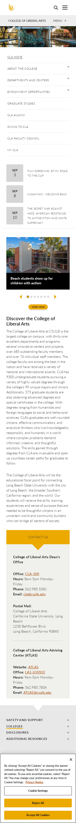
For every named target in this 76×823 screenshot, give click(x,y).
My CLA (12, 150)
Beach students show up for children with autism (32, 280)
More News (38, 306)
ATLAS (33, 667)
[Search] (54, 7)
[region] (38, 788)
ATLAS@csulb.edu (37, 692)
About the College (22, 68)
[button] (68, 66)
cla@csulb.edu (34, 594)
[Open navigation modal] (63, 7)
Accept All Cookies (37, 815)
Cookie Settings (38, 791)
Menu (57, 20)
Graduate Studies (21, 103)
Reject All (38, 803)
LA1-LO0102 (35, 672)
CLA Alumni (16, 115)
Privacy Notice (34, 782)
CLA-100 (32, 574)
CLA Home (15, 57)
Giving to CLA (17, 127)
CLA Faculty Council (23, 138)
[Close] (71, 759)
